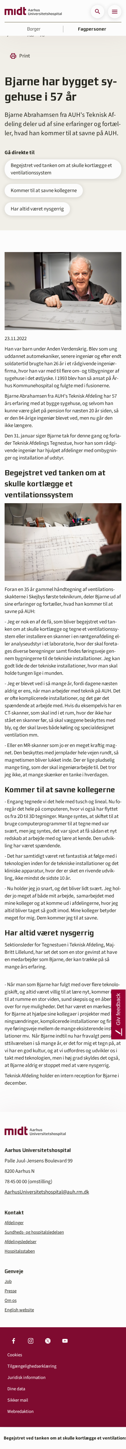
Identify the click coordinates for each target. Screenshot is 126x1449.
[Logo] (33, 11)
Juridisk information (26, 1377)
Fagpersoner (92, 29)
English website (19, 1310)
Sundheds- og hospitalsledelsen (34, 1232)
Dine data (16, 1389)
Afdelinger (14, 1223)
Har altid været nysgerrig (37, 209)
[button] (97, 11)
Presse (11, 1291)
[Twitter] (48, 1341)
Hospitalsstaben (20, 1251)
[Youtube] (65, 1341)
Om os (11, 1300)
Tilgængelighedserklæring (31, 1366)
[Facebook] (13, 1341)
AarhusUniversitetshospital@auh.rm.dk (47, 1192)
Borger (33, 29)
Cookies (14, 1355)
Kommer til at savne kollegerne (44, 190)
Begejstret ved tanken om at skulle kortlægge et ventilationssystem (61, 169)
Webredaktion (20, 1411)
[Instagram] (30, 1341)
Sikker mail (17, 1400)
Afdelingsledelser (20, 1242)
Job (8, 1281)
